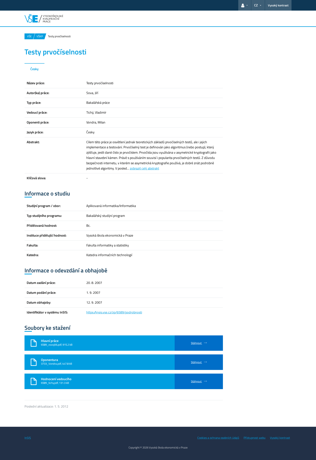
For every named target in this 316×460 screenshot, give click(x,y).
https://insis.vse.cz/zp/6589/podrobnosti (114, 312)
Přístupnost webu (255, 438)
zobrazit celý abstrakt (144, 168)
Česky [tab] (34, 68)
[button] (244, 5)
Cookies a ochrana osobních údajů (218, 438)
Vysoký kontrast (278, 5)
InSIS (28, 438)
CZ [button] (256, 5)
